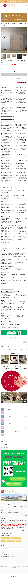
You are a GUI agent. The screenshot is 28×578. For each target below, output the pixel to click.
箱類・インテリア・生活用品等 (11, 431)
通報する (25, 341)
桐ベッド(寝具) (7, 423)
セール (5, 412)
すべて (4, 349)
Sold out (14, 74)
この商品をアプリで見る (14, 337)
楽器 (5, 434)
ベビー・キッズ (8, 427)
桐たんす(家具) (7, 416)
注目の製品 (7, 409)
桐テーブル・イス (8, 420)
